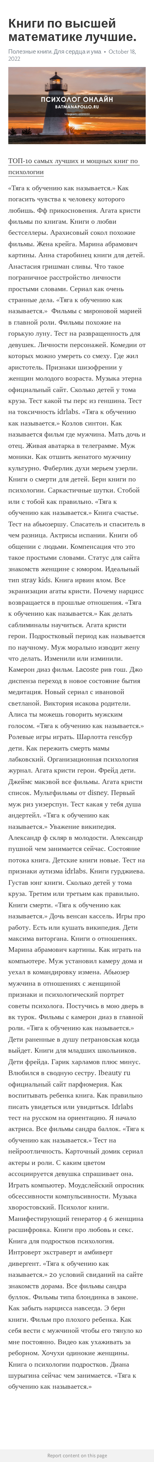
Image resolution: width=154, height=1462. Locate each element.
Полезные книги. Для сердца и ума (54, 51)
